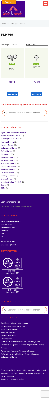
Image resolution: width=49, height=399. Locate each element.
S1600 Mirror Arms (8, 157)
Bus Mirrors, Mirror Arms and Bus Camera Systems (20, 342)
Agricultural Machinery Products (13, 132)
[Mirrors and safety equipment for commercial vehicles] (13, 10)
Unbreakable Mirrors (9, 148)
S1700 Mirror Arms (8, 160)
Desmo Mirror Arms (8, 166)
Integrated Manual (8, 335)
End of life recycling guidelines (13, 326)
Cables (3, 185)
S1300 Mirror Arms (8, 169)
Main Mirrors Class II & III (10, 136)
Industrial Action (17, 379)
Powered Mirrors (7, 142)
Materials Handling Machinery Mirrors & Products (20, 354)
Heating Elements (8, 176)
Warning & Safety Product (11, 182)
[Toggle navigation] (45, 3)
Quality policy (6, 338)
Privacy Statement (8, 332)
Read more (12, 94)
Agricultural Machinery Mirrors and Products (18, 351)
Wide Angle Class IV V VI (10, 139)
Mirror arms (5, 154)
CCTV (3, 188)
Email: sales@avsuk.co (9, 245)
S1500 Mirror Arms (8, 173)
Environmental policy (9, 329)
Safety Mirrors (6, 151)
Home (3, 23)
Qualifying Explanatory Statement (14, 323)
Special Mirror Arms (8, 163)
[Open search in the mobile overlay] (24, 113)
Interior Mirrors (7, 145)
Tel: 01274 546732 (8, 242)
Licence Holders (7, 179)
